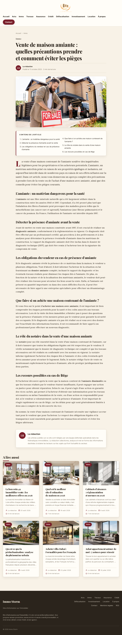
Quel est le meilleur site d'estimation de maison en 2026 (56, 492)
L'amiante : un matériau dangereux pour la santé (41, 139)
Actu (14, 16)
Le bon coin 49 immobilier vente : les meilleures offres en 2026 (19, 492)
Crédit (50, 16)
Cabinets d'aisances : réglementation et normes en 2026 (96, 492)
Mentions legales (106, 605)
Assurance (40, 16)
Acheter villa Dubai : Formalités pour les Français (61, 550)
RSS (117, 605)
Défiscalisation (62, 16)
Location (91, 16)
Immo (21, 16)
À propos (102, 16)
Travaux (29, 16)
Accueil (6, 16)
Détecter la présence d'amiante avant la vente (40, 143)
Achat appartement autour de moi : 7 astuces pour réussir (101, 550)
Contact (8, 22)
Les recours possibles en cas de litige (79, 152)
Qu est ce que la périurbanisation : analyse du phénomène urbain (19, 552)
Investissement (78, 16)
